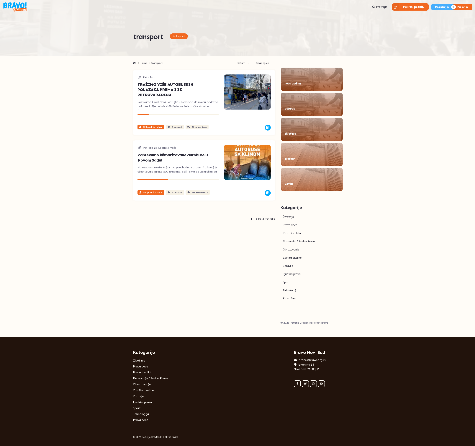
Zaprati (180, 36)
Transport (177, 127)
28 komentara (199, 127)
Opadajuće (262, 63)
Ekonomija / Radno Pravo (299, 241)
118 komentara (200, 192)
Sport (286, 282)
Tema (144, 63)
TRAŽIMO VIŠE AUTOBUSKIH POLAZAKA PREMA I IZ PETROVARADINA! (165, 89)
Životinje (288, 217)
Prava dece (290, 225)
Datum (241, 63)
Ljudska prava (291, 274)
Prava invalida (292, 233)
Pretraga (381, 7)
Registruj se (442, 7)
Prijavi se (463, 7)
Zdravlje (288, 266)
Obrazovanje (291, 249)
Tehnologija (290, 290)
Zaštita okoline (292, 257)
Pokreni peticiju (413, 7)
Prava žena (290, 298)
